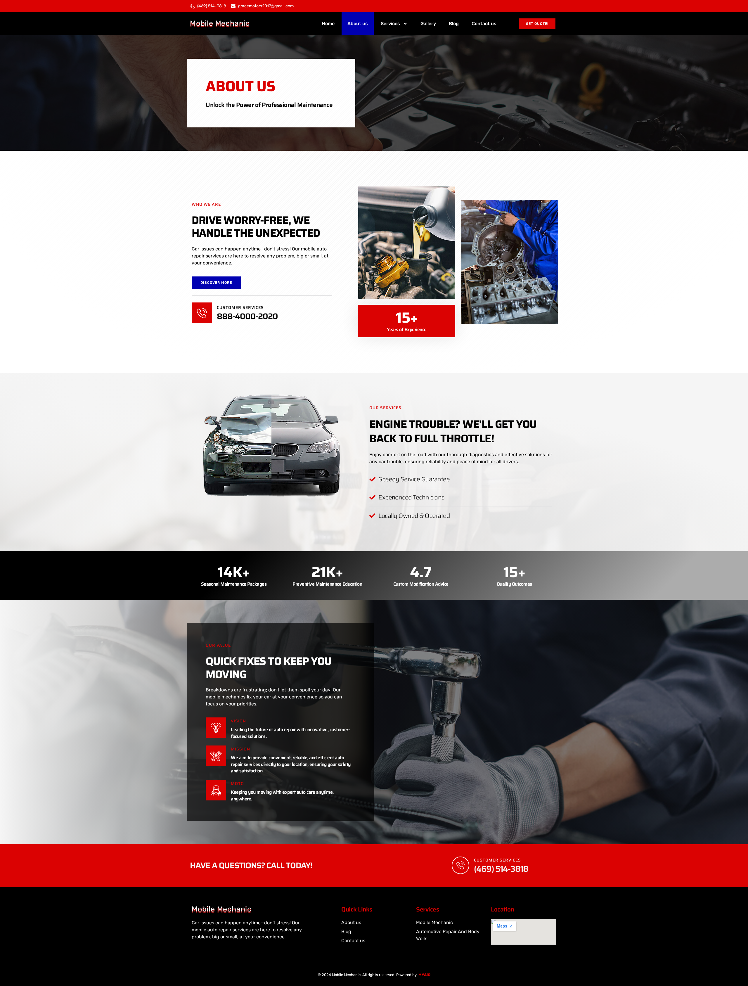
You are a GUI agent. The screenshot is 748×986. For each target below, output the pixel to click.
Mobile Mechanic (220, 23)
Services (390, 23)
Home (328, 23)
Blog (454, 23)
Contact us (484, 23)
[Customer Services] (460, 865)
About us (357, 23)
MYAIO (424, 975)
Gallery (428, 23)
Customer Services (497, 860)
